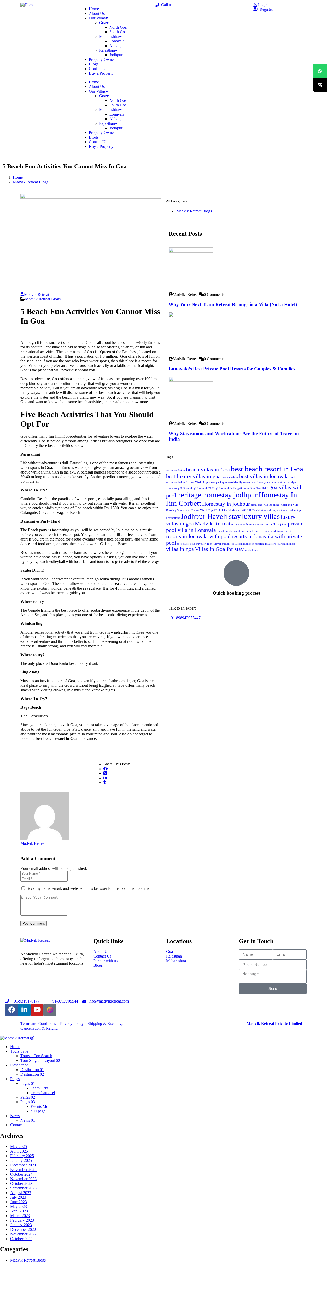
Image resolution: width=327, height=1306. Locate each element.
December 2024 (23, 1165)
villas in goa (180, 549)
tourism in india (286, 543)
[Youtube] (37, 1010)
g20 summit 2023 (204, 488)
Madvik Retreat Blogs (30, 182)
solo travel (183, 543)
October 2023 (21, 1183)
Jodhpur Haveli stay (211, 516)
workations (251, 550)
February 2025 (22, 1156)
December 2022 (23, 1229)
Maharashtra (109, 36)
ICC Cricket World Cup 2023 (231, 510)
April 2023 (19, 1211)
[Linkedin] (24, 1010)
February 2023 (22, 1220)
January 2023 (21, 1225)
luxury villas (261, 516)
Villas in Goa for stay (219, 549)
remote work (224, 531)
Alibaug (115, 45)
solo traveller (198, 543)
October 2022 (21, 1238)
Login (262, 5)
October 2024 (21, 1174)
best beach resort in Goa (267, 469)
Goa (102, 22)
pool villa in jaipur (276, 524)
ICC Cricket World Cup (199, 510)
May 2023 (18, 1206)
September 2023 (23, 1188)
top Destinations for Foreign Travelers (253, 543)
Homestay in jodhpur (226, 504)
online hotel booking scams (247, 524)
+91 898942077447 (185, 618)
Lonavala (116, 41)
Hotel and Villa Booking (265, 504)
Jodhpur (115, 55)
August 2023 (20, 1192)
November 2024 (23, 1169)
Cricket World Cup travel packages (206, 482)
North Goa (118, 27)
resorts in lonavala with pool (198, 536)
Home (94, 9)
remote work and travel (247, 531)
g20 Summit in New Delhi (252, 488)
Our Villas (97, 18)
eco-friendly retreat (239, 482)
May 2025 (18, 1146)
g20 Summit (185, 488)
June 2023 (18, 1202)
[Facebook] (11, 1010)
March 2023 (20, 1215)
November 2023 (23, 1179)
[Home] (27, 5)
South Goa (118, 32)
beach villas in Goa (208, 470)
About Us (97, 13)
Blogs (93, 64)
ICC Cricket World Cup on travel (268, 510)
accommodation (175, 470)
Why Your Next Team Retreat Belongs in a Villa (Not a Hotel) (233, 304)
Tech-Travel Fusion (218, 543)
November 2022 (23, 1234)
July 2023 (18, 1197)
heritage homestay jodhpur (217, 495)
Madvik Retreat (36, 294)
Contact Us (98, 68)
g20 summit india (226, 488)
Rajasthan (107, 50)
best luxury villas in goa (193, 476)
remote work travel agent (276, 531)
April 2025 (19, 1151)
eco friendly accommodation (269, 482)
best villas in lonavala (264, 476)
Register (266, 9)
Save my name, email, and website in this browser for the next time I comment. (90, 888)
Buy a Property (101, 73)
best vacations (230, 477)
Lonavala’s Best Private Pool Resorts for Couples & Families (232, 368)
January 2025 (21, 1160)
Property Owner (102, 59)
